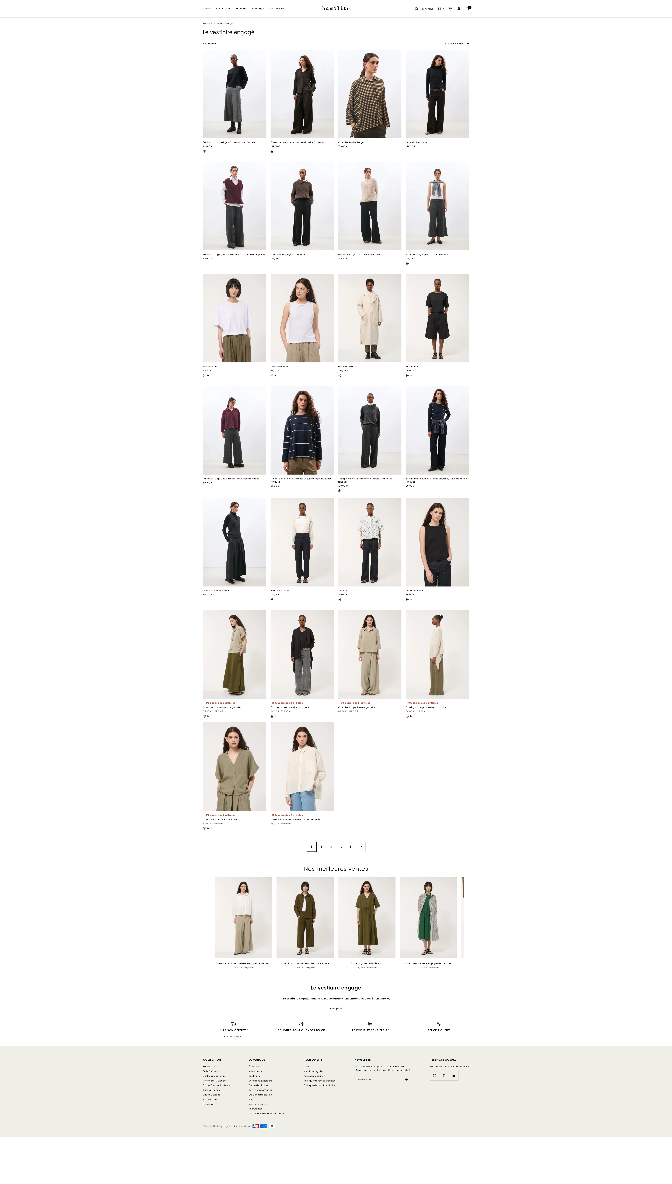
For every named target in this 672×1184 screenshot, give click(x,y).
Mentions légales (314, 1071)
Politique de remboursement (320, 1080)
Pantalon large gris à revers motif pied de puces (231, 478)
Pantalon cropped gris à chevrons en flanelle (229, 142)
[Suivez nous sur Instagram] (434, 1075)
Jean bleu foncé (280, 590)
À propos (254, 1066)
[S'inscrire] (406, 1079)
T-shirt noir (412, 366)
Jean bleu (344, 590)
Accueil (206, 23)
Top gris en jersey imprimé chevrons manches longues (365, 480)
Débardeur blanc (280, 366)
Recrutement (256, 1108)
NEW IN (207, 8)
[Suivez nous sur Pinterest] (444, 1075)
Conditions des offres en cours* (267, 1113)
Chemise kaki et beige (351, 142)
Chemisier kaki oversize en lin (220, 819)
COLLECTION (223, 8)
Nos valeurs (255, 1071)
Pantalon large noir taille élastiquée (359, 254)
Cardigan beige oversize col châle (426, 707)
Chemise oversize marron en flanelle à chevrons (299, 142)
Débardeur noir (414, 590)
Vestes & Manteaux (214, 1076)
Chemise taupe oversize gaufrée (222, 707)
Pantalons (209, 1066)
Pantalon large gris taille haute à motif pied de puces (234, 254)
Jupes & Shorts (211, 1094)
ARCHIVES (241, 8)
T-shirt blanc (210, 366)
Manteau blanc (347, 366)
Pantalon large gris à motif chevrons (427, 254)
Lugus (226, 1126)
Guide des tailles (258, 1085)
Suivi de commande (260, 1089)
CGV (306, 1066)
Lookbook (208, 1104)
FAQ (251, 1099)
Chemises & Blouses (215, 1080)
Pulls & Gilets (210, 1071)
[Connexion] (458, 8)
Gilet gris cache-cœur (216, 590)
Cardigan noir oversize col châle (290, 707)
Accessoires (210, 1099)
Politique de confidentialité (319, 1085)
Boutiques (254, 1076)
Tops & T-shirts (212, 1089)
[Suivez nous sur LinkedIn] (453, 1075)
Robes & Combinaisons (216, 1085)
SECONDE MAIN (278, 8)
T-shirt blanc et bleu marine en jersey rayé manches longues (301, 480)
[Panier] (467, 8)
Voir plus (336, 1008)
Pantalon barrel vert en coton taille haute (305, 963)
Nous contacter (258, 1104)
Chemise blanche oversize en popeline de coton (244, 963)
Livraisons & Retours (260, 1080)
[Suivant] (360, 847)
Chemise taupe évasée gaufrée (356, 707)
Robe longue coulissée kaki (367, 963)
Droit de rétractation (260, 1094)
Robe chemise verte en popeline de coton (428, 963)
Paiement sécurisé (314, 1076)
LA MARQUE (258, 8)
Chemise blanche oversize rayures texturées (296, 819)
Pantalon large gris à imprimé (288, 254)
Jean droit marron (416, 142)
